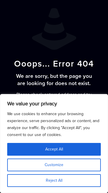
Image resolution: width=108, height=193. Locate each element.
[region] (54, 143)
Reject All (54, 180)
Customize (54, 164)
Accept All (54, 149)
